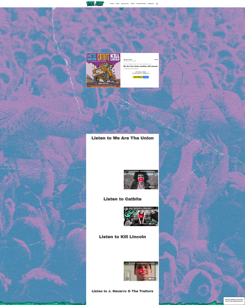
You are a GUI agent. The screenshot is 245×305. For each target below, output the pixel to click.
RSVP (145, 77)
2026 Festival (125, 3)
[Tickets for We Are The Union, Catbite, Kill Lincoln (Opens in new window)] (103, 70)
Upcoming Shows (141, 3)
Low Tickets (138, 77)
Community (150, 3)
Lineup (118, 3)
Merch (133, 3)
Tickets (112, 3)
